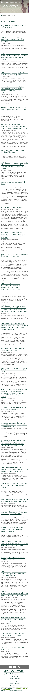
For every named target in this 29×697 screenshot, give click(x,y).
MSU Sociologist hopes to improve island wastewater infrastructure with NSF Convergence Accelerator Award (14, 593)
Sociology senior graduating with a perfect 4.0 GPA (13, 26)
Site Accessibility (14, 685)
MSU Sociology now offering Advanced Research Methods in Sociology (12, 39)
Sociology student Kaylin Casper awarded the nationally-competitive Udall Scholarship (14, 424)
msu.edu (18, 688)
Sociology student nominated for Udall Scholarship (13, 558)
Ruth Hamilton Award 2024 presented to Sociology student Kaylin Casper (14, 500)
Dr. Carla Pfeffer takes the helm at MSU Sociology (13, 648)
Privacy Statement (14, 683)
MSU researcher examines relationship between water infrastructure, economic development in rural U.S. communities (10, 287)
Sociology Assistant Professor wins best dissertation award (14, 408)
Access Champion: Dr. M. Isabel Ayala (13, 183)
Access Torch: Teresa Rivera (11, 207)
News (4, 15)
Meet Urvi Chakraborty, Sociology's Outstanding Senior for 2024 (14, 513)
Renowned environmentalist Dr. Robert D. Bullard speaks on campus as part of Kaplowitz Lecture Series (14, 126)
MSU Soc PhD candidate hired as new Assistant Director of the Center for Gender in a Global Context (14, 543)
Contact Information (14, 678)
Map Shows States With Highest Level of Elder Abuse (12, 151)
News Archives (11, 15)
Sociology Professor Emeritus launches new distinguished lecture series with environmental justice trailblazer (13, 235)
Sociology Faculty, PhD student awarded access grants (12, 349)
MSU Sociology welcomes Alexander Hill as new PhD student (14, 255)
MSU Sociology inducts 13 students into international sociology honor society (14, 485)
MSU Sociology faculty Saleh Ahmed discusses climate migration (14, 73)
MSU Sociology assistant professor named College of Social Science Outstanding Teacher (13, 573)
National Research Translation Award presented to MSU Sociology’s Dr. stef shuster (14, 109)
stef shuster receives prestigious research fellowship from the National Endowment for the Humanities (12, 89)
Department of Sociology (9, 6)
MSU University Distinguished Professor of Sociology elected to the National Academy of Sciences (14, 469)
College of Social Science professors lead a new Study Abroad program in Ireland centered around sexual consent (14, 56)
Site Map (14, 681)
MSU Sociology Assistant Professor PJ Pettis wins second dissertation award (14, 370)
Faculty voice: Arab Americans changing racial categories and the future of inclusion (13, 529)
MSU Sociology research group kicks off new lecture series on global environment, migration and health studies (14, 165)
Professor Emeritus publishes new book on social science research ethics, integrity (13, 619)
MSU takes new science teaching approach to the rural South (13, 634)
